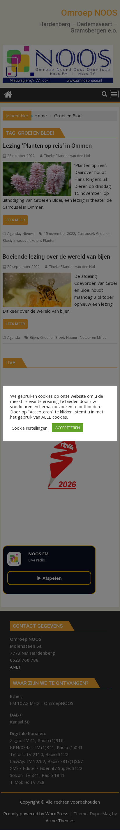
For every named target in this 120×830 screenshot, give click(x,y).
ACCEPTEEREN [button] (67, 427)
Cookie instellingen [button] (29, 428)
